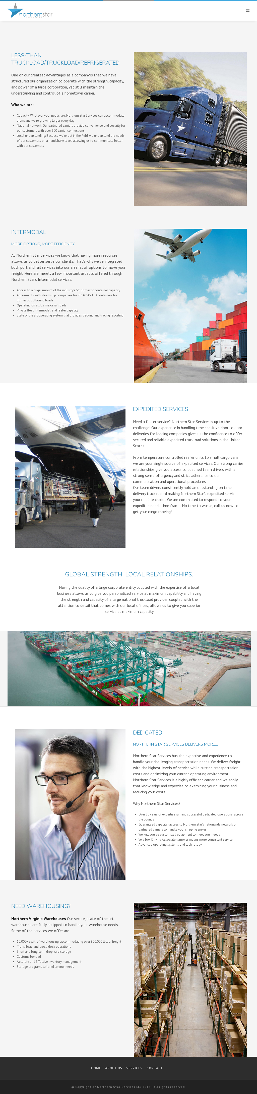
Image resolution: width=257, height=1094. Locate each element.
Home (96, 1068)
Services (134, 1068)
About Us (113, 1068)
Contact (155, 1068)
